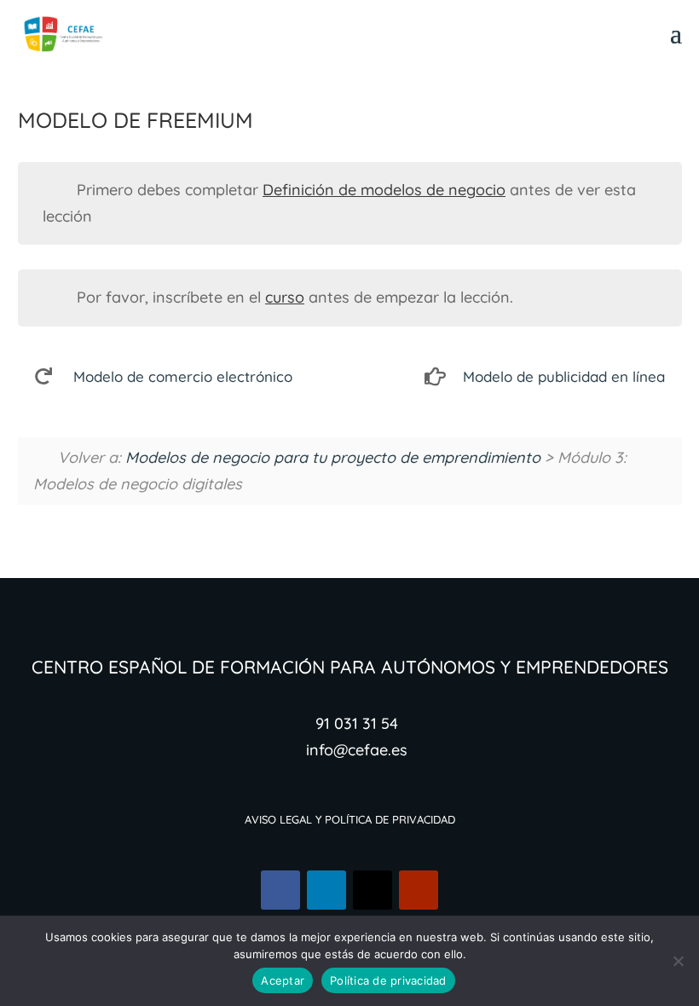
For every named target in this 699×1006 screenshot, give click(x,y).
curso (284, 297)
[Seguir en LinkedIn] (326, 890)
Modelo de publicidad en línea (564, 376)
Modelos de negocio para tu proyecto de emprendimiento (332, 457)
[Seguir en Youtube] (418, 890)
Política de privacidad (388, 980)
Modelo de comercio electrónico (182, 376)
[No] (677, 960)
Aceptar (282, 980)
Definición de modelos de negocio (384, 189)
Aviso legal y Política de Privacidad (350, 818)
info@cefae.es (356, 750)
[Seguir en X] (372, 890)
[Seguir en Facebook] (280, 890)
